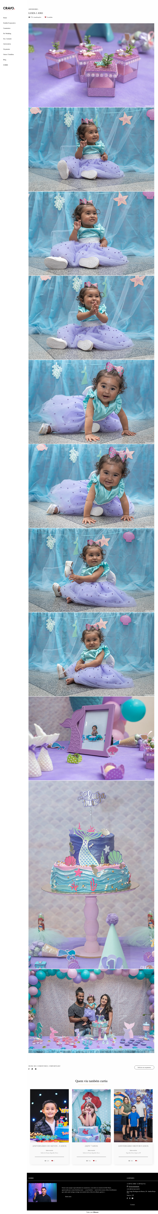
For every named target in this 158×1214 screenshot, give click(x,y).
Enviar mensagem (134, 1186)
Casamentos (6, 28)
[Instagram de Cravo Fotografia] (129, 1198)
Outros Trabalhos (8, 54)
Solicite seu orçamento (144, 1067)
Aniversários (7, 44)
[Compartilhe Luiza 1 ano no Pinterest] (35, 1069)
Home (5, 18)
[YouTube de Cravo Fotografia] (132, 1198)
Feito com (92, 1212)
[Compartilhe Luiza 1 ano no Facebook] (28, 1069)
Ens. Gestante (7, 39)
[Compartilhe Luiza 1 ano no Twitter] (32, 1069)
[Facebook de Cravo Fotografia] (127, 1198)
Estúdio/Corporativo (9, 23)
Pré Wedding (7, 33)
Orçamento (6, 49)
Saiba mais (68, 1196)
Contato (132, 1204)
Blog (4, 60)
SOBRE (5, 65)
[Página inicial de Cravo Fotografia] (13, 8)
